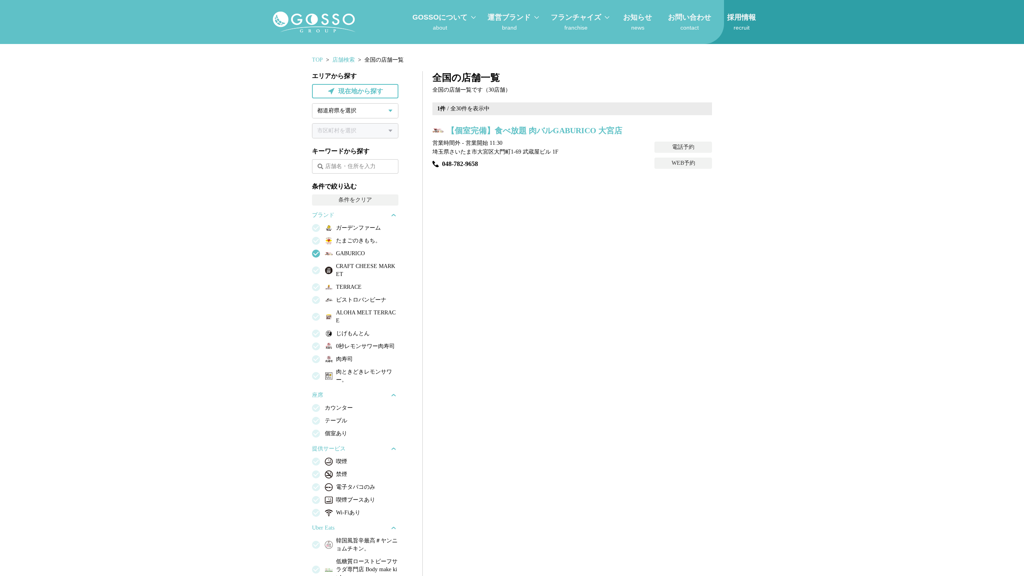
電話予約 (683, 147)
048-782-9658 (460, 163)
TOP (317, 60)
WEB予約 (683, 163)
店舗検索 (343, 60)
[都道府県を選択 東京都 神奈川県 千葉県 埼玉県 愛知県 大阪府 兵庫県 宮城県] (355, 110)
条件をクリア (355, 200)
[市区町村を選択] (355, 130)
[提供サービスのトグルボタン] (393, 449)
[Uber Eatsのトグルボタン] (393, 528)
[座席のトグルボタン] (393, 395)
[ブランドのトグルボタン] (393, 215)
